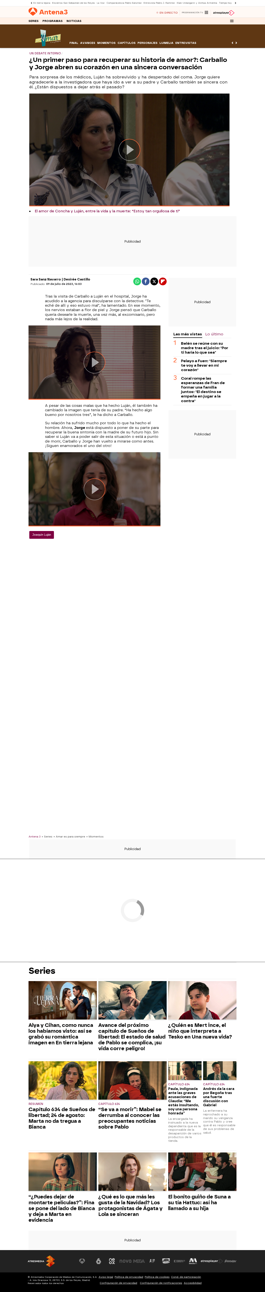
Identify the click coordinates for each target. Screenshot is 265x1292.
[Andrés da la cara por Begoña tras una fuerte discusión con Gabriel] (219, 1071)
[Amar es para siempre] (49, 45)
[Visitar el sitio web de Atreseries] (152, 1261)
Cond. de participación (186, 1277)
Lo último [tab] (214, 334)
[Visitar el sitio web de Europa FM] (179, 1261)
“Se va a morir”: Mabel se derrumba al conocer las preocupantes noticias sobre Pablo (129, 1118)
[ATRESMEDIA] (41, 1261)
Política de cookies (157, 1277)
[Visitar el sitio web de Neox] (112, 1261)
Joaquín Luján (41, 534)
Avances (87, 43)
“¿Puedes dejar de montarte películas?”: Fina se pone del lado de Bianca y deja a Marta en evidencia (62, 1208)
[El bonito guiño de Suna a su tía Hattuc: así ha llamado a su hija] (202, 1172)
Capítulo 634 (109, 1104)
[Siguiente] (234, 3)
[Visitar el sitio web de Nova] (125, 1261)
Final (73, 43)
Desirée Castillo (77, 279)
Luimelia (166, 43)
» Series (47, 836)
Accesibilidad (193, 1283)
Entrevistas (185, 43)
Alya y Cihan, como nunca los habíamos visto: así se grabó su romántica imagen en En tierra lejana (61, 1034)
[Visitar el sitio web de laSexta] (98, 1261)
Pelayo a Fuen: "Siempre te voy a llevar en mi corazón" (204, 365)
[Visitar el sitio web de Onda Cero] (166, 1261)
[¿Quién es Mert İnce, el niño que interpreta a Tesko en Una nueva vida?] (202, 1000)
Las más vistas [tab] (187, 334)
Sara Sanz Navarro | (47, 279)
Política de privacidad (129, 1277)
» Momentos (95, 836)
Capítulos (127, 43)
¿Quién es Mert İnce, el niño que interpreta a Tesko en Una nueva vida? (200, 1031)
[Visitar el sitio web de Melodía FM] (193, 1261)
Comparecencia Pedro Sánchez (124, 3)
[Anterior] (30, 3)
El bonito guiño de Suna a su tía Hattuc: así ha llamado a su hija (199, 1202)
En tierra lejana (41, 3)
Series (34, 21)
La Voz (101, 3)
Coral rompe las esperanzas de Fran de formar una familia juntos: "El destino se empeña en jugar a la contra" (203, 389)
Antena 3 (35, 836)
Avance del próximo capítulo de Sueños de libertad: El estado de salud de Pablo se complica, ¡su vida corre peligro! (131, 1036)
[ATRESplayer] (223, 13)
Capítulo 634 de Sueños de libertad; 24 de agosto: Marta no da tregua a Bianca (62, 1118)
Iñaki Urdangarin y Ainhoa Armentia (197, 3)
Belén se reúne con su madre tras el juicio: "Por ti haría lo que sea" (204, 348)
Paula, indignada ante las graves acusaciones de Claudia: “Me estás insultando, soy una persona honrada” (183, 1101)
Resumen (36, 1104)
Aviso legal (106, 1277)
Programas (52, 21)
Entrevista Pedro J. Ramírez (159, 3)
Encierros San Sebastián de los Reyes (73, 3)
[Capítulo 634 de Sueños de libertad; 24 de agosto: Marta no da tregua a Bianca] (63, 1081)
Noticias (74, 21)
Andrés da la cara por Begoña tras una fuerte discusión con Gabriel (218, 1097)
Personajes (148, 43)
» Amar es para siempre (69, 836)
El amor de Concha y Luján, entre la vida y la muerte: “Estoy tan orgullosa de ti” (107, 211)
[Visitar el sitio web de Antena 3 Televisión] (85, 1261)
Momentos (106, 43)
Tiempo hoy (225, 3)
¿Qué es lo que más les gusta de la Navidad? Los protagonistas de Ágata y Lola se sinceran (130, 1205)
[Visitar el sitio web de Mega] (139, 1261)
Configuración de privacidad (118, 1283)
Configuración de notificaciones (161, 1283)
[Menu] (231, 21)
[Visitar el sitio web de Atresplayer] (212, 1261)
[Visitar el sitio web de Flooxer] (230, 1261)
